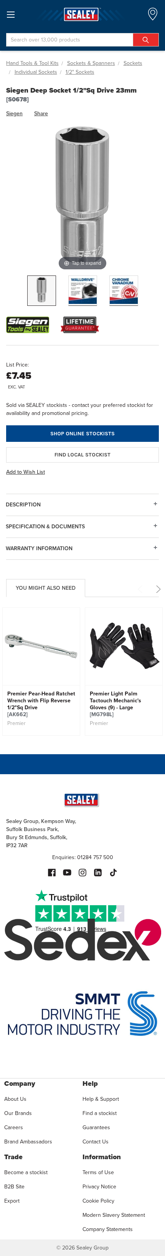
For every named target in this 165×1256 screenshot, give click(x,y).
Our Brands (18, 1113)
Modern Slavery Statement (113, 1215)
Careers (13, 1127)
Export (12, 1201)
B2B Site (14, 1186)
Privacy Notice (99, 1186)
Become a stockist (26, 1172)
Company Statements (107, 1229)
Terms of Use (98, 1172)
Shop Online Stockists (82, 433)
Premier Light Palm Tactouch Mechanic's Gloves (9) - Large (115, 704)
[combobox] (82, 39)
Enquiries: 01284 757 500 (82, 857)
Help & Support (100, 1099)
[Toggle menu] (10, 14)
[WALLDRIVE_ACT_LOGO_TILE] (82, 290)
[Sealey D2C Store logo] (82, 14)
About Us (15, 1099)
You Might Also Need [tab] (46, 588)
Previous (141, 589)
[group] (41, 671)
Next (157, 589)
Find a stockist (99, 1113)
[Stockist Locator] (152, 16)
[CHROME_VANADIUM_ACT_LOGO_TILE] (123, 290)
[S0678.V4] (41, 290)
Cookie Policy (98, 1201)
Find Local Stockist (82, 454)
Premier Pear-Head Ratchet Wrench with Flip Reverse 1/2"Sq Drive (41, 704)
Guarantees (96, 1127)
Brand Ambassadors (28, 1141)
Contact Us (95, 1141)
